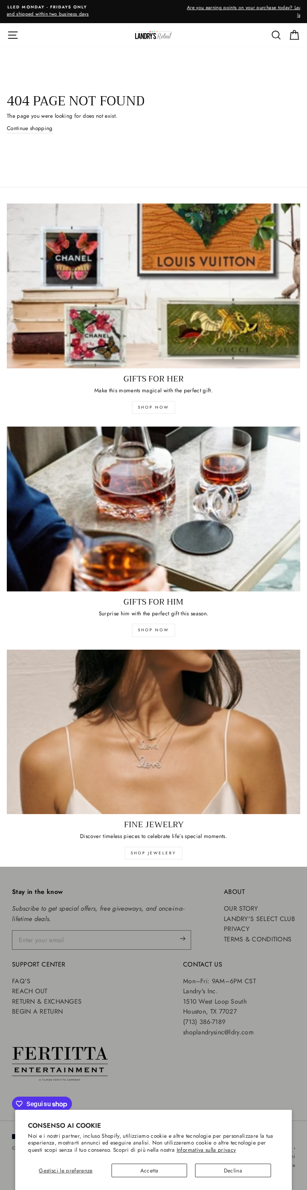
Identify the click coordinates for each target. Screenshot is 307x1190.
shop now (153, 407)
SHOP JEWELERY (153, 853)
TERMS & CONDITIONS (257, 939)
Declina (233, 1170)
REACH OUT (30, 991)
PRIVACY (236, 928)
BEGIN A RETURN (37, 1011)
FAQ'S (21, 981)
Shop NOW (153, 630)
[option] (153, 11)
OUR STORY (241, 908)
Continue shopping (30, 128)
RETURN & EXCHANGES (47, 1001)
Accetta (149, 1170)
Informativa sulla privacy (206, 1150)
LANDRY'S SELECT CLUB (259, 918)
